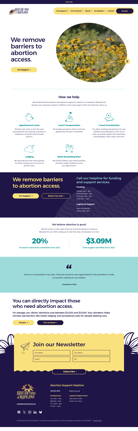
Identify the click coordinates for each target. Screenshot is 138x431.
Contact (111, 11)
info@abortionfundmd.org (26, 404)
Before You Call (55, 196)
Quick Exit (69, 2)
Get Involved (76, 11)
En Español (99, 11)
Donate (125, 11)
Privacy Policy (97, 421)
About (87, 11)
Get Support (61, 11)
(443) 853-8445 (55, 391)
